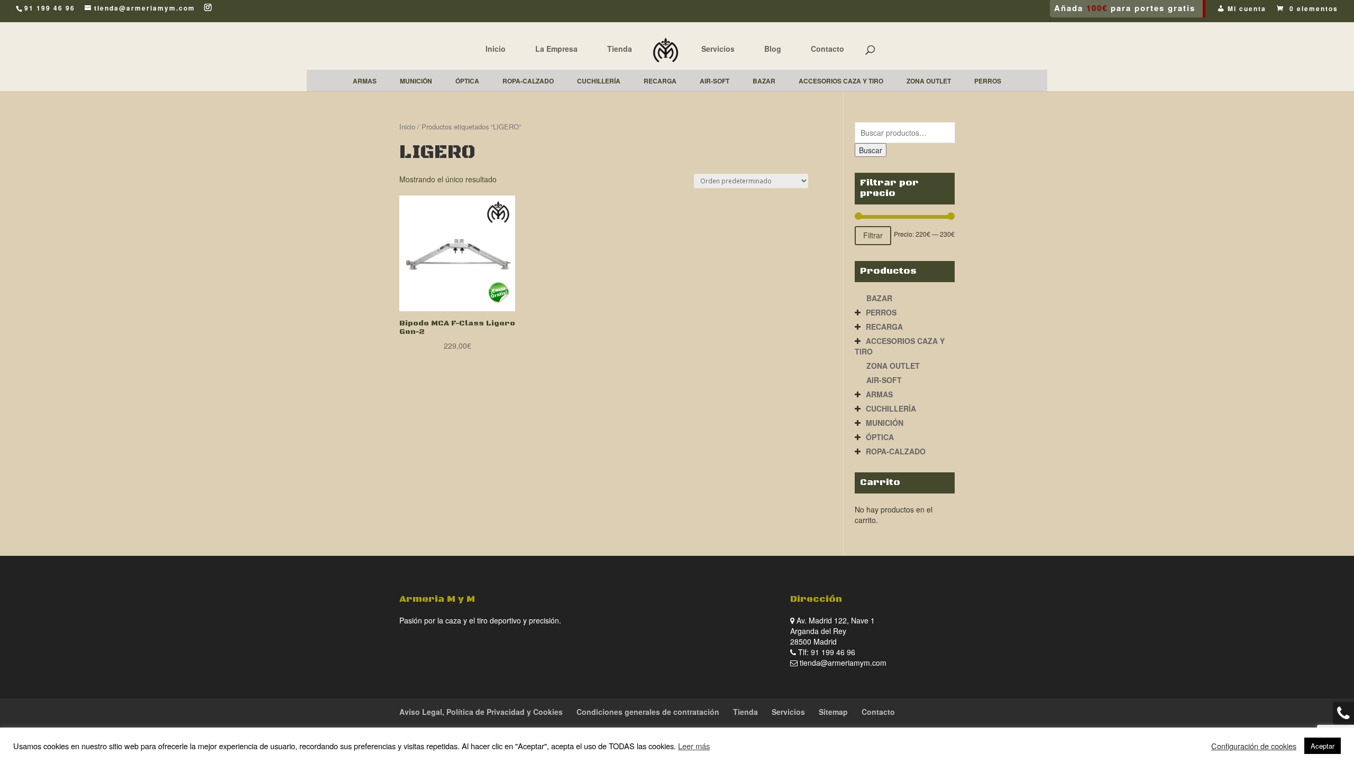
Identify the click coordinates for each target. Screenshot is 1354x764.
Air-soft (884, 380)
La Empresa (556, 48)
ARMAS (879, 394)
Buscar (870, 150)
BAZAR (879, 298)
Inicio (496, 48)
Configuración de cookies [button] (1253, 746)
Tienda (619, 48)
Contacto (827, 48)
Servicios (718, 48)
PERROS (881, 312)
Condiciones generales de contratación (648, 711)
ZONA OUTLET (893, 365)
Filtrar (873, 235)
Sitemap (833, 711)
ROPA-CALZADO (896, 451)
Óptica (880, 437)
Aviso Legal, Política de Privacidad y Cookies (481, 711)
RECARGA (884, 326)
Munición (884, 422)
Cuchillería (891, 408)
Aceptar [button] (1322, 746)
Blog (772, 48)
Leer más (694, 745)
